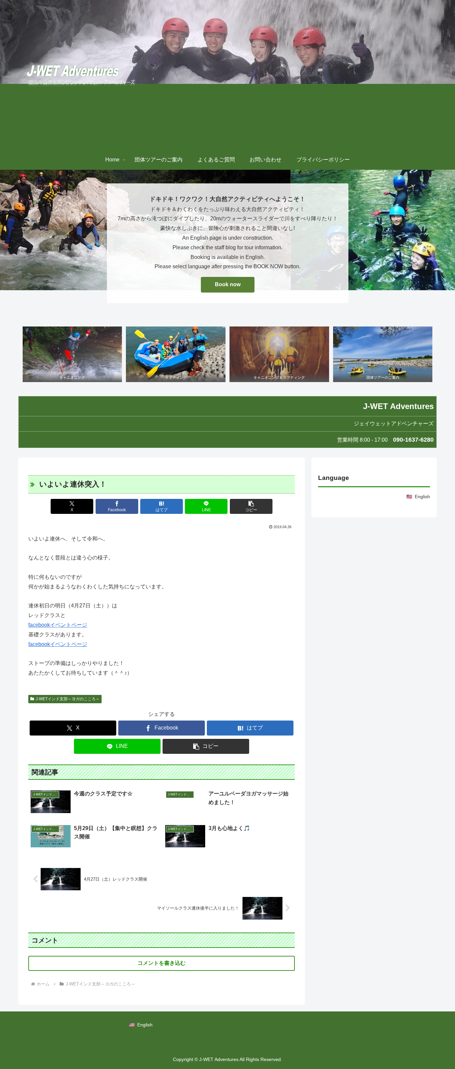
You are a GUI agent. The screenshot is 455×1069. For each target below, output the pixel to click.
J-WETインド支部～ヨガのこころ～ (68, 699)
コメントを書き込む (162, 963)
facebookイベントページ (57, 625)
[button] (251, 506)
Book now (227, 284)
